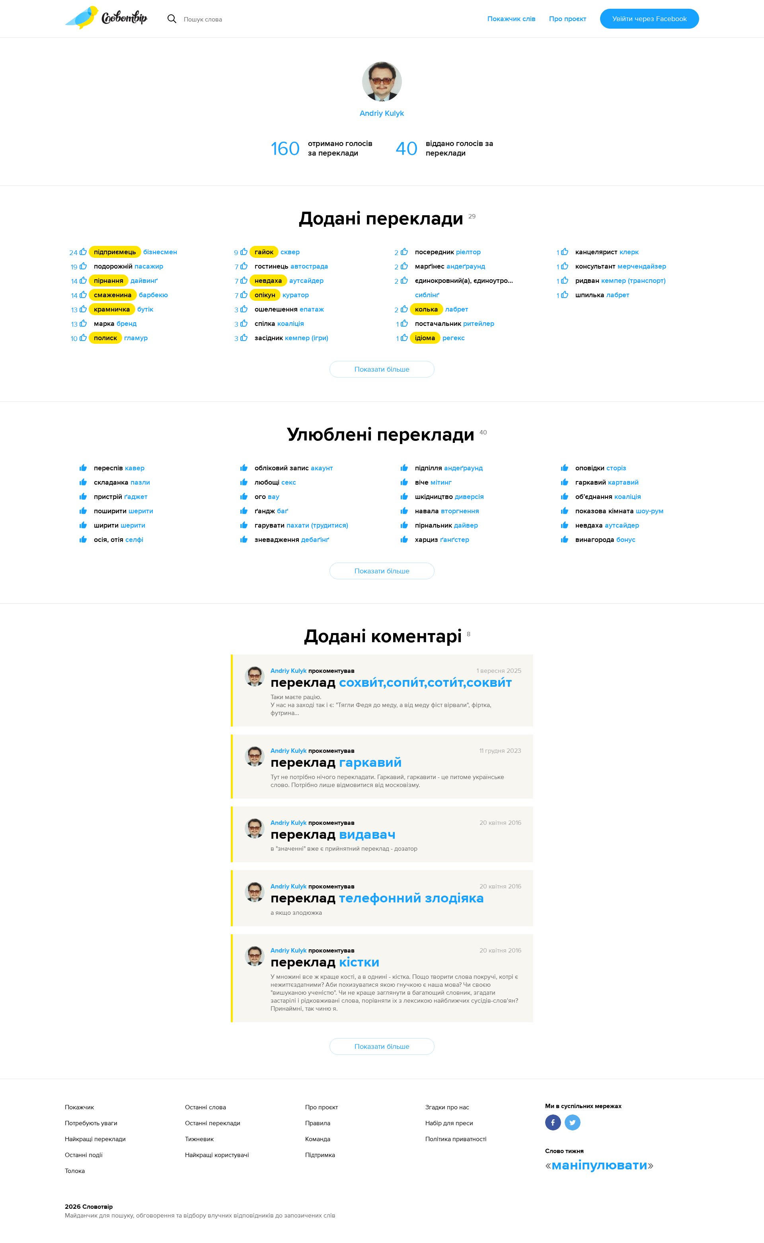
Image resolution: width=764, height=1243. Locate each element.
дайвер (466, 525)
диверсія (469, 496)
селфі (134, 539)
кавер (134, 468)
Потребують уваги (91, 1122)
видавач (367, 835)
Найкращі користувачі (217, 1154)
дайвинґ (144, 280)
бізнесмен (160, 251)
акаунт (322, 468)
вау (273, 496)
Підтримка (320, 1154)
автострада (309, 266)
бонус (625, 539)
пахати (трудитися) (317, 525)
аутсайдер (306, 280)
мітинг (441, 482)
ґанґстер (454, 539)
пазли (140, 482)
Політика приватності (456, 1138)
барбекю (153, 294)
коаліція (290, 323)
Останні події (84, 1154)
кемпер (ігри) (306, 337)
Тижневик (199, 1138)
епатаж (312, 309)
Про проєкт (568, 18)
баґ (282, 511)
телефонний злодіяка (411, 898)
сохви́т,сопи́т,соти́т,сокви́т (425, 683)
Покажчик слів (511, 18)
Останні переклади (212, 1122)
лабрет (456, 309)
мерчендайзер (642, 266)
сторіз (616, 468)
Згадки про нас (447, 1107)
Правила (317, 1122)
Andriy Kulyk (289, 671)
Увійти (649, 18)
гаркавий (370, 763)
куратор (296, 294)
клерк (629, 251)
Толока (75, 1170)
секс (288, 482)
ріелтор (468, 251)
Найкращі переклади (95, 1138)
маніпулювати (599, 1165)
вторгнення (460, 511)
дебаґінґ (315, 539)
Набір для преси (449, 1122)
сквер (290, 251)
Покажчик (79, 1107)
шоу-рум (650, 511)
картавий (623, 482)
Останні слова (205, 1107)
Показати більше (382, 369)
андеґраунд (465, 266)
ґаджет (136, 496)
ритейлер (478, 323)
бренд (126, 323)
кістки (359, 962)
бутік (145, 309)
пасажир (148, 266)
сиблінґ (427, 294)
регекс (453, 337)
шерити (141, 511)
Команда (317, 1138)
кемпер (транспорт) (633, 280)
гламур (136, 337)
